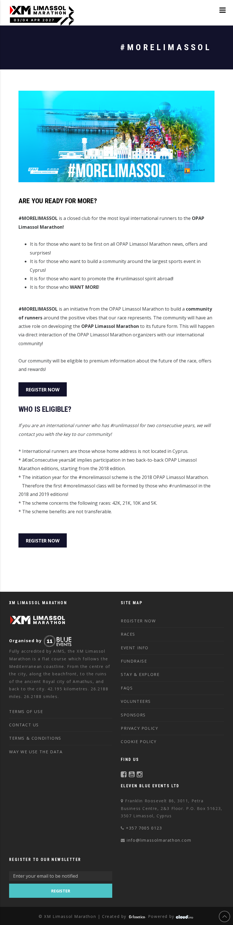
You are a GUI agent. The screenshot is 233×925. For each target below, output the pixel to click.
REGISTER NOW (138, 620)
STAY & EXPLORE (140, 674)
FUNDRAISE (134, 661)
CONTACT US (24, 724)
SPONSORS (133, 715)
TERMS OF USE (26, 711)
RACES (128, 634)
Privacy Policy (139, 728)
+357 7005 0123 (144, 828)
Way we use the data (36, 751)
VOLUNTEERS (136, 701)
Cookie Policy (139, 741)
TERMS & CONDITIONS (35, 738)
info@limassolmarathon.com (159, 840)
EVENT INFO (135, 647)
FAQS (127, 688)
